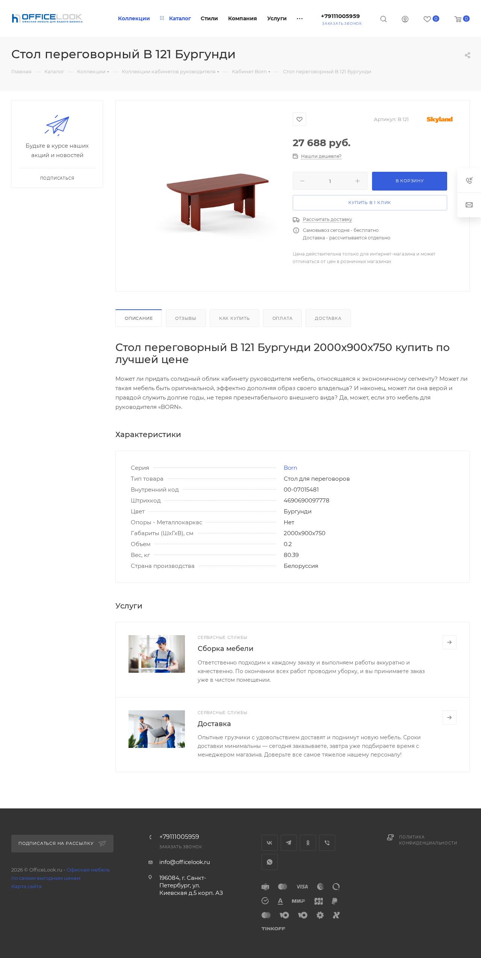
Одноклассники (308, 843)
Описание (139, 318)
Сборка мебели (225, 649)
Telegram (289, 843)
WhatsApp (270, 862)
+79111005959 (340, 16)
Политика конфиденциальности (428, 840)
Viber (327, 843)
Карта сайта (26, 886)
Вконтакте (270, 843)
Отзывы (186, 318)
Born (290, 467)
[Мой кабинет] (405, 20)
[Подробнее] (449, 642)
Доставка (328, 318)
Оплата (282, 318)
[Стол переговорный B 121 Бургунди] (216, 194)
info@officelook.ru (184, 862)
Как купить (234, 318)
